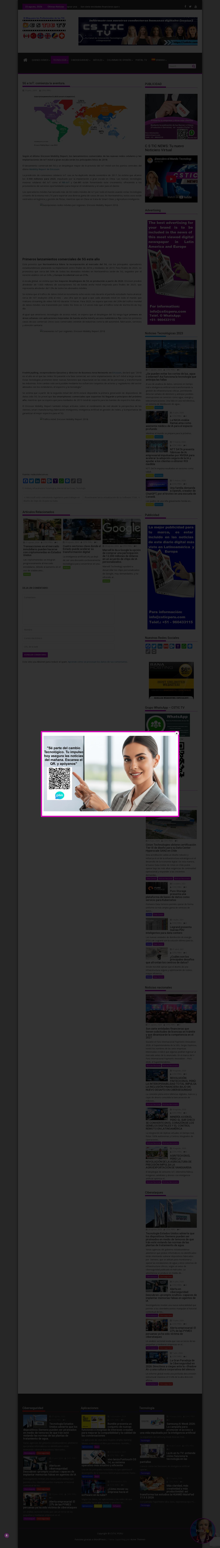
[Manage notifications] (6, 1535)
